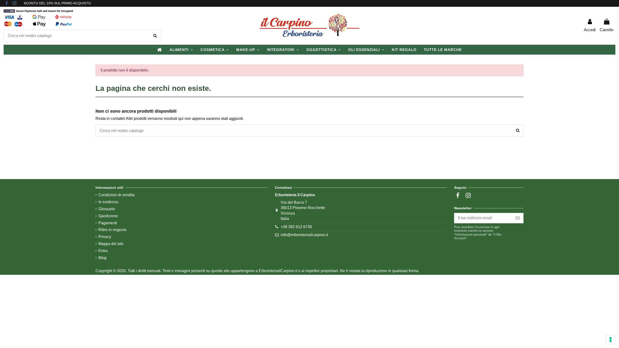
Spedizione (108, 216)
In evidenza (108, 202)
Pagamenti (107, 223)
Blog (102, 258)
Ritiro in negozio (112, 230)
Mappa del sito (111, 244)
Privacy (104, 237)
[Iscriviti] (517, 218)
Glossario (106, 209)
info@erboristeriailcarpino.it (304, 235)
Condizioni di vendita (116, 195)
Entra (103, 251)
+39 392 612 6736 (296, 227)
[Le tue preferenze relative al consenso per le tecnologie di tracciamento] (610, 339)
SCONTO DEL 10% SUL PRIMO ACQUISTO (57, 3)
